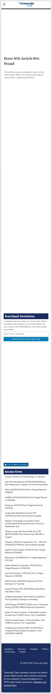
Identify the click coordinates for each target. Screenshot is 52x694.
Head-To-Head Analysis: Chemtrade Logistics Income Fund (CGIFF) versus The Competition (26, 613)
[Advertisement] (26, 31)
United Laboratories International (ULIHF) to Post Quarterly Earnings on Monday (25, 598)
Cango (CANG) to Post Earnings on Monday (25, 476)
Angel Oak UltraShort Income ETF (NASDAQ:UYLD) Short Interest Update (23, 514)
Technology (9, 651)
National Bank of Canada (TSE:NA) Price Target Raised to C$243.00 (23, 567)
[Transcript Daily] (26, 11)
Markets (34, 649)
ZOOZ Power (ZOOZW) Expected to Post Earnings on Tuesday (24, 582)
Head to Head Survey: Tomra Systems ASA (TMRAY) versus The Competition (25, 621)
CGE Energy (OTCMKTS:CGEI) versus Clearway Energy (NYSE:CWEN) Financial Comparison (26, 606)
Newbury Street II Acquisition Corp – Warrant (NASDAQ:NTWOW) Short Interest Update (26, 543)
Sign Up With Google (14, 688)
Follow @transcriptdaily (17, 465)
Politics (45, 649)
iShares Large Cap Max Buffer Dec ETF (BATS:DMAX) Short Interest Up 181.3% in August (24, 534)
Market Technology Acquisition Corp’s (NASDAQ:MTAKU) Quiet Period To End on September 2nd (24, 524)
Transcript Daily (40, 663)
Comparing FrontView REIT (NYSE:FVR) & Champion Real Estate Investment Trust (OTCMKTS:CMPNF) (24, 631)
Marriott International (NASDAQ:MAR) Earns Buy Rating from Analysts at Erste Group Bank (26, 483)
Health (22, 651)
